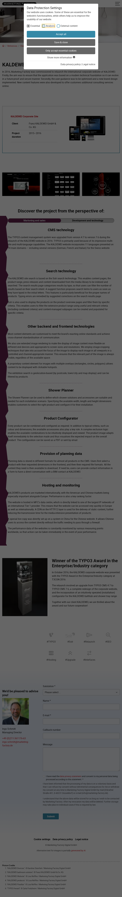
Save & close (61, 42)
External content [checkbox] (69, 25)
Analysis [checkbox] (50, 25)
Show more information (60, 57)
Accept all (61, 34)
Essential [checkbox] (35, 25)
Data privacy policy (71, 64)
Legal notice (88, 64)
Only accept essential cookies (61, 50)
